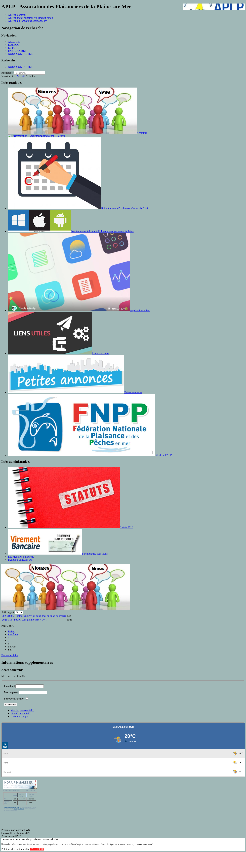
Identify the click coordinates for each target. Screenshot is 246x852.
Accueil (20, 76)
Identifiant (9, 686)
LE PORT (13, 47)
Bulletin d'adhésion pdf (20, 559)
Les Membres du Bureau (21, 556)
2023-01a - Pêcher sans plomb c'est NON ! (24, 619)
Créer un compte (19, 716)
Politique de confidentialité (15, 849)
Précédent (13, 634)
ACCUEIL (14, 41)
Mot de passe (11, 692)
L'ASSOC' (14, 44)
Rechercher (7, 72)
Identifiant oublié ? (20, 713)
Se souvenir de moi (14, 698)
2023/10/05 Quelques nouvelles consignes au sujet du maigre (34, 615)
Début (11, 631)
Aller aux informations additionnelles (27, 20)
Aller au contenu (17, 14)
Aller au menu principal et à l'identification (30, 17)
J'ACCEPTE (37, 849)
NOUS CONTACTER (20, 53)
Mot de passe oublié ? (22, 710)
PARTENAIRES (17, 50)
